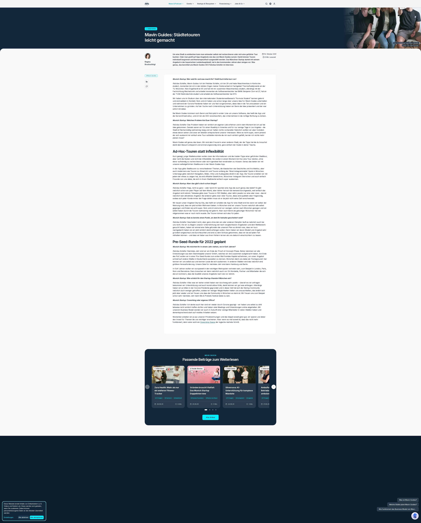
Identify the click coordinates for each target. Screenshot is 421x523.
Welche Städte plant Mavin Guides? (403, 504)
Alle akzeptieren (36, 517)
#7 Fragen (158, 398)
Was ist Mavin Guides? (408, 500)
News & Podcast (175, 4)
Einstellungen (8, 517)
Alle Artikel (210, 417)
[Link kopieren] (147, 86)
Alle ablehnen (23, 517)
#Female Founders (197, 398)
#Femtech (168, 398)
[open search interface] (266, 4)
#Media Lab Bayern (212, 398)
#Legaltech (250, 398)
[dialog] (24, 511)
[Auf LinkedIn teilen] (147, 82)
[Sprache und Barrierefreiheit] (270, 4)
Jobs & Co (239, 4)
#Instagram (240, 398)
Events (189, 4)
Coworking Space (207, 322)
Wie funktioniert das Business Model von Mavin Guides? (399, 509)
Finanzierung (224, 4)
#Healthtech (178, 398)
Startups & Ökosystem (205, 4)
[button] (273, 387)
